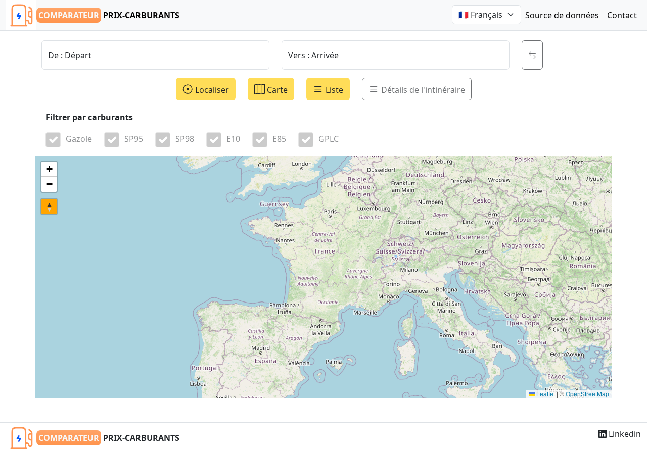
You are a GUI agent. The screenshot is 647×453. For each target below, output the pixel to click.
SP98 (184, 138)
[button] (49, 169)
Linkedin (624, 433)
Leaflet (545, 393)
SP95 (133, 138)
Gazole (79, 138)
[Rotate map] (49, 206)
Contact (622, 15)
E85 (279, 138)
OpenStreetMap (587, 393)
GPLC (328, 138)
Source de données (562, 15)
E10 (233, 138)
